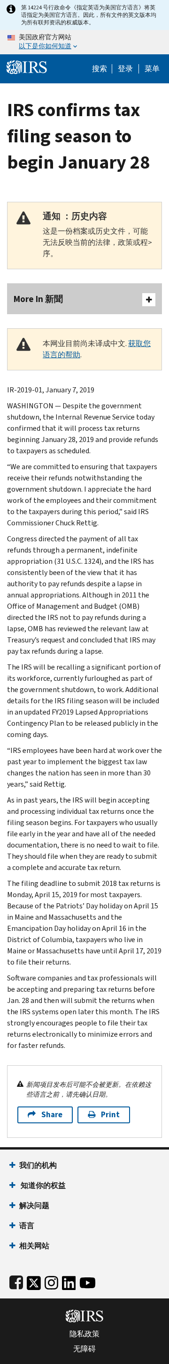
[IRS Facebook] (16, 1280)
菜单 (152, 69)
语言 (26, 1226)
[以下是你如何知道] (84, 42)
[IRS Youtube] (87, 1280)
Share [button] (51, 1114)
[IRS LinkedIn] (69, 1280)
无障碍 (84, 1349)
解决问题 (34, 1205)
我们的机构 (38, 1165)
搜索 (99, 69)
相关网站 (34, 1246)
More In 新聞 (38, 299)
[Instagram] (51, 1280)
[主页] (27, 66)
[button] (125, 69)
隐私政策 (84, 1334)
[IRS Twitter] (34, 1280)
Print (110, 1114)
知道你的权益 (42, 1185)
